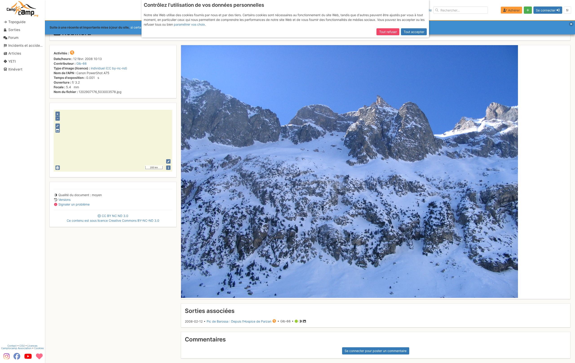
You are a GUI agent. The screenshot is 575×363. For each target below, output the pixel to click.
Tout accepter (414, 32)
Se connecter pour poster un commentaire (376, 351)
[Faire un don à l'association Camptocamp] (39, 357)
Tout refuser (388, 32)
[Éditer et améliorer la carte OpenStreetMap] (168, 161)
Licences (32, 345)
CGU (22, 345)
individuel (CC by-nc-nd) (109, 68)
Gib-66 (81, 63)
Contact (12, 345)
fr (567, 10)
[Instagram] (5, 357)
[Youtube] (28, 357)
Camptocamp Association (16, 348)
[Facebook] (16, 357)
